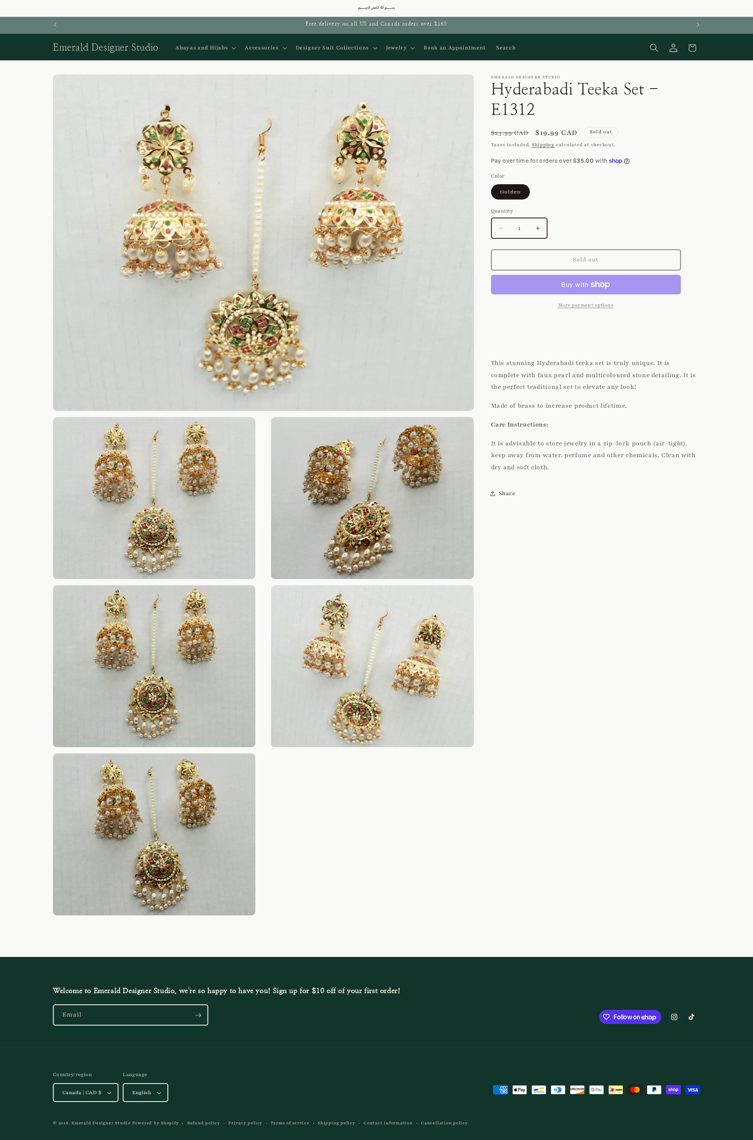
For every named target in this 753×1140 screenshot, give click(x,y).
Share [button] (507, 493)
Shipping (543, 145)
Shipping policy (336, 1123)
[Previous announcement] (55, 25)
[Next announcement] (698, 25)
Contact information (388, 1123)
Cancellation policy (444, 1123)
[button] (205, 48)
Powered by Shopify (155, 1123)
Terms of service (290, 1123)
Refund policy (203, 1123)
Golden (515, 194)
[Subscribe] (198, 1015)
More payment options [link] (586, 305)
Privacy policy (245, 1123)
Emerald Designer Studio (101, 1123)
